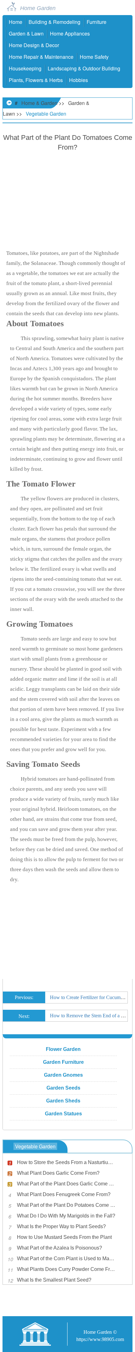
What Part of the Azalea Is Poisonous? (59, 1247)
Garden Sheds (63, 1100)
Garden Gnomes (63, 1075)
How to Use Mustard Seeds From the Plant (64, 1237)
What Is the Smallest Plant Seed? (54, 1280)
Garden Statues (63, 1113)
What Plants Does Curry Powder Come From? (67, 1269)
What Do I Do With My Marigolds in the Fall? (66, 1215)
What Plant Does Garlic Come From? (58, 1173)
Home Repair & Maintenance (41, 56)
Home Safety (94, 56)
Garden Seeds (63, 1088)
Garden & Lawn (26, 33)
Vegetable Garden (46, 113)
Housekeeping (25, 68)
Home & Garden (39, 103)
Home (15, 21)
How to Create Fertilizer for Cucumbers (89, 997)
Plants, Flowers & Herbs (36, 80)
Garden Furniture (63, 1062)
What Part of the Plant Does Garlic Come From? (67, 1183)
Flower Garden (63, 1049)
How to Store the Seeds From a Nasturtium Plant (67, 1162)
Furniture (96, 21)
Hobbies (78, 80)
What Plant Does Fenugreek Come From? (64, 1194)
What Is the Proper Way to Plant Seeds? (61, 1226)
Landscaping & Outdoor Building (84, 68)
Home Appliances (70, 33)
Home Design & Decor (34, 45)
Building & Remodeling (54, 21)
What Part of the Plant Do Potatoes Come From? (67, 1205)
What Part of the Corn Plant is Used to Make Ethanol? (67, 1258)
